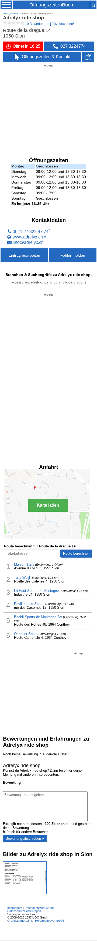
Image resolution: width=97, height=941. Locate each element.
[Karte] (88, 57)
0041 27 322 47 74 (30, 231)
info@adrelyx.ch (28, 242)
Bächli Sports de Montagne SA (38, 617)
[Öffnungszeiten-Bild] (25, 893)
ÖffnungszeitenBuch (51, 5)
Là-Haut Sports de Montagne (36, 591)
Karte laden (48, 505)
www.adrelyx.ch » (29, 236)
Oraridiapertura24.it (20, 920)
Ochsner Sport (25, 634)
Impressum (14, 907)
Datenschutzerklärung (39, 907)
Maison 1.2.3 (24, 564)
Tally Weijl (22, 578)
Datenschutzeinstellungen (24, 911)
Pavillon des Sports (29, 604)
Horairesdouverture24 (49, 920)
